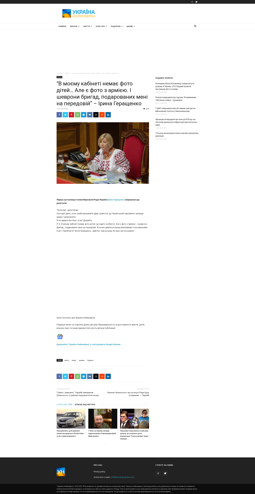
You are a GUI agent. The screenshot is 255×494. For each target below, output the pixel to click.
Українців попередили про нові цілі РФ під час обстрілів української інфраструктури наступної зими (176, 122)
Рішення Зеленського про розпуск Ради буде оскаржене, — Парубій (128, 394)
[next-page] (104, 444)
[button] (195, 26)
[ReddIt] (102, 114)
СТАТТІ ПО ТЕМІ (64, 404)
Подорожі (116, 26)
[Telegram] (83, 114)
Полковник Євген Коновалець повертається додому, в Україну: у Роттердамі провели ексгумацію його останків (174, 86)
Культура (100, 26)
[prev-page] (100, 444)
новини (81, 360)
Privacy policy (99, 471)
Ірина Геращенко (115, 199)
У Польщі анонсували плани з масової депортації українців (176, 134)
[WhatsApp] (77, 114)
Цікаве (130, 26)
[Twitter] (196, 2)
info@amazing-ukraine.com (122, 477)
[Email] (96, 114)
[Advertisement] (150, 13)
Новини (62, 26)
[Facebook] (192, 2)
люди (74, 360)
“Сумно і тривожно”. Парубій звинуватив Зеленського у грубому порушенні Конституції (78, 394)
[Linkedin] (108, 114)
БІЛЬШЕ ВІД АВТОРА (85, 404)
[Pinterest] (71, 114)
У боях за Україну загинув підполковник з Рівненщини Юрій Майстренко (102, 433)
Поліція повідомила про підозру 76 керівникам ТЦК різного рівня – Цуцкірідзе (175, 98)
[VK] (89, 114)
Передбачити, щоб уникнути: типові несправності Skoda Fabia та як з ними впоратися (70, 433)
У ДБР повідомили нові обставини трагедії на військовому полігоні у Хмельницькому (175, 109)
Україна (73, 26)
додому (60, 73)
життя (66, 360)
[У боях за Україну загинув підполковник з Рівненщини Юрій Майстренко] (102, 419)
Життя (86, 26)
